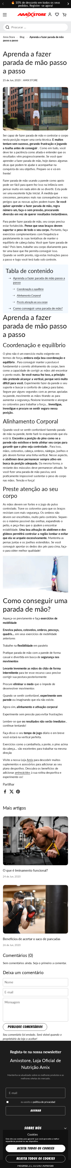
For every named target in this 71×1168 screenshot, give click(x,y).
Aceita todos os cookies (35, 1148)
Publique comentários (25, 1026)
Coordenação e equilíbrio (30, 289)
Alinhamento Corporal (29, 295)
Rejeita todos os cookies (35, 1158)
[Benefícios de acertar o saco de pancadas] (35, 909)
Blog (22, 37)
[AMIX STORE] (31, 15)
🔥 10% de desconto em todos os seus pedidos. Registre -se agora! (35, 4)
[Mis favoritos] (57, 15)
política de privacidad (44, 1101)
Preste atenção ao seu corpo (32, 302)
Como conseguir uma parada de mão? (38, 308)
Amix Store (9, 37)
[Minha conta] (50, 15)
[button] (64, 15)
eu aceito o (38, 1101)
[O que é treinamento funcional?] (35, 840)
